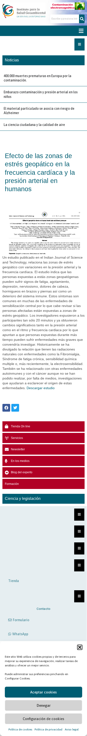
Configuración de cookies (43, 719)
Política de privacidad (48, 729)
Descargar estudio (41, 388)
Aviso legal (72, 729)
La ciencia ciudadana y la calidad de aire (34, 125)
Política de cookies (20, 729)
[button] (79, 647)
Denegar (44, 705)
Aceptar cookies (43, 692)
